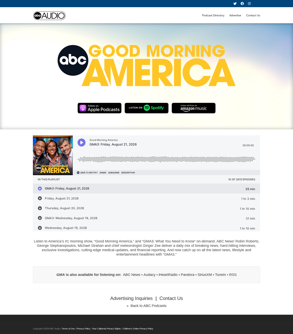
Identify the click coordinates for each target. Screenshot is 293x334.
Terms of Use (68, 328)
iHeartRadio (168, 275)
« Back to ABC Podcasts (146, 306)
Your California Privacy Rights (106, 328)
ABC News (131, 275)
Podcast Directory (213, 15)
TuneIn (220, 275)
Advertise (235, 15)
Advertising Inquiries (131, 298)
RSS (233, 275)
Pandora (187, 275)
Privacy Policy (83, 328)
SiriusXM (205, 275)
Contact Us (253, 15)
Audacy (149, 275)
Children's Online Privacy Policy (138, 328)
